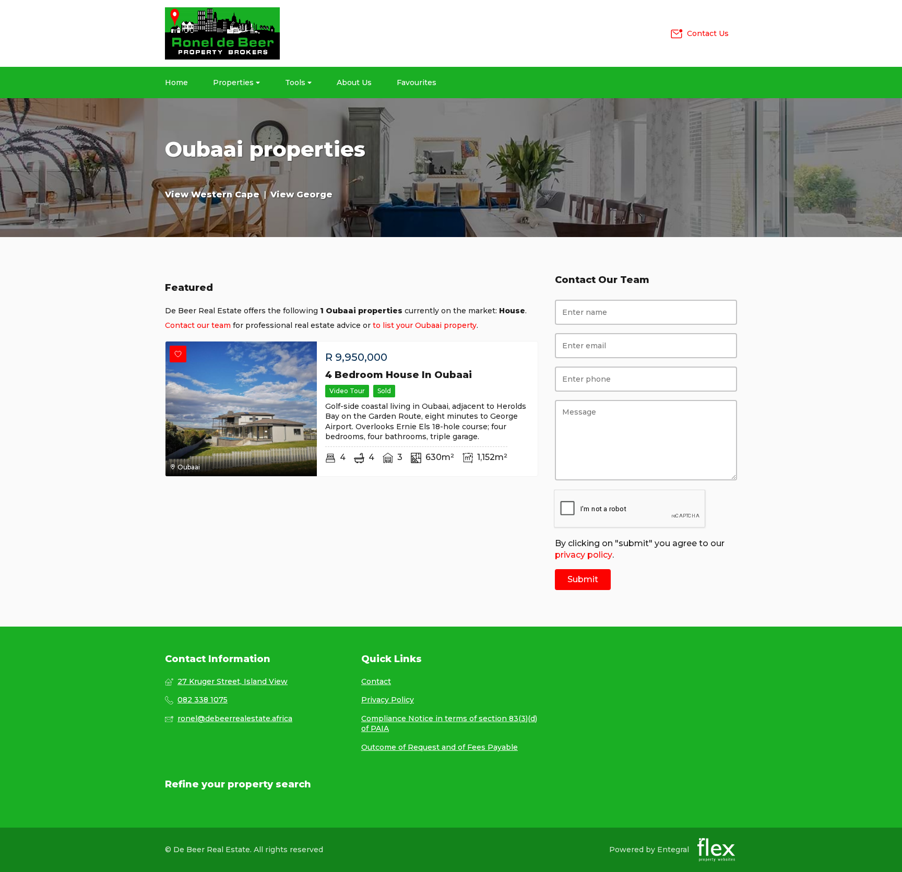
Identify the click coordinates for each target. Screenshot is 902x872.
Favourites (416, 82)
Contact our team (198, 325)
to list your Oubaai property (425, 325)
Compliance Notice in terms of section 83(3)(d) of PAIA (449, 724)
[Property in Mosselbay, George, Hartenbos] (222, 33)
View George (301, 194)
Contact (376, 681)
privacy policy (583, 555)
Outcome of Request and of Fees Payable (439, 747)
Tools (296, 82)
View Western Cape (212, 194)
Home (176, 82)
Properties (234, 82)
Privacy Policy (387, 699)
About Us (354, 82)
